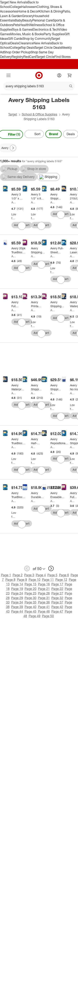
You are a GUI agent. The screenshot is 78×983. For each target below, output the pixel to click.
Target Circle (45, 57)
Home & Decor (28, 11)
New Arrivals (43, 43)
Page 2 (18, 575)
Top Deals (27, 48)
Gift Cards (15, 39)
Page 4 (41, 575)
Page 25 (30, 593)
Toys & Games (22, 29)
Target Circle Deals (47, 48)
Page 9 (22, 580)
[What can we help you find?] (39, 86)
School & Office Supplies (39, 114)
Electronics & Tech (45, 29)
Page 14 (17, 584)
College (15, 7)
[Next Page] (13, 148)
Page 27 (57, 593)
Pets (16, 25)
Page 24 (17, 593)
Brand (53, 134)
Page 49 (34, 616)
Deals (14, 43)
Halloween (29, 7)
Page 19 (17, 589)
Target (12, 114)
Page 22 (57, 589)
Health (24, 25)
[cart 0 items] (69, 75)
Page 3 (29, 575)
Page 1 (6, 575)
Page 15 (30, 584)
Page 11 (48, 580)
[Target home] (39, 75)
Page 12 (61, 580)
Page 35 (30, 602)
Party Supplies (54, 34)
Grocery (27, 16)
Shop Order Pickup (17, 52)
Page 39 (17, 607)
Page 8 (10, 580)
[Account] (59, 75)
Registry (17, 57)
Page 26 (44, 593)
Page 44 (17, 611)
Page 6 (64, 575)
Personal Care (42, 20)
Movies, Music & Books (27, 34)
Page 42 (57, 607)
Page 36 (44, 602)
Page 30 (30, 598)
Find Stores (62, 57)
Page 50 (48, 616)
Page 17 (57, 584)
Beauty (27, 20)
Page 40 (30, 607)
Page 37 (57, 602)
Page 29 (17, 598)
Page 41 (44, 607)
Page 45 (30, 611)
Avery (13, 202)
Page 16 (44, 584)
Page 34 (17, 602)
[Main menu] (8, 75)
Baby (18, 20)
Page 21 (44, 589)
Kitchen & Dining (51, 11)
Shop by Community (36, 39)
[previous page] (27, 568)
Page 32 (57, 598)
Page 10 (34, 580)
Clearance (26, 43)
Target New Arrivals (14, 2)
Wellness (35, 25)
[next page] (51, 568)
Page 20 (30, 589)
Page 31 (44, 598)
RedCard (29, 57)
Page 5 (52, 575)
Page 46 (44, 611)
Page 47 (57, 611)
